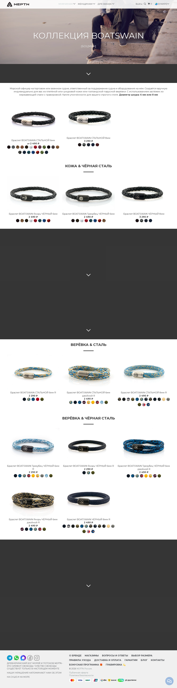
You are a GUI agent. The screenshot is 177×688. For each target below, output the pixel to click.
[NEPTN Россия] (21, 4)
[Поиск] (145, 3)
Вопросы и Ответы (115, 655)
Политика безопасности (81, 675)
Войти (139, 4)
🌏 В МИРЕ (161, 4)
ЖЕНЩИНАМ (86, 4)
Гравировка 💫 (116, 664)
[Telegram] (9, 658)
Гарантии (131, 660)
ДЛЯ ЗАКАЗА (105, 4)
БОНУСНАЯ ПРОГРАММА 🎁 (85, 664)
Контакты (157, 660)
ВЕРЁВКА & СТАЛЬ (88, 344)
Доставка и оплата (107, 660)
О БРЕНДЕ (75, 655)
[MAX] (23, 658)
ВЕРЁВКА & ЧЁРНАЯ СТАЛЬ (88, 418)
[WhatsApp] (16, 658)
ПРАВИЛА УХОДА (80, 660)
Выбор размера (141, 655)
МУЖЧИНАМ (66, 4)
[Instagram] (36, 658)
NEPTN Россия (84, 668)
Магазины (92, 655)
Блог (144, 660)
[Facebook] (30, 658)
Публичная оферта (78, 672)
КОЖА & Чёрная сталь (88, 166)
